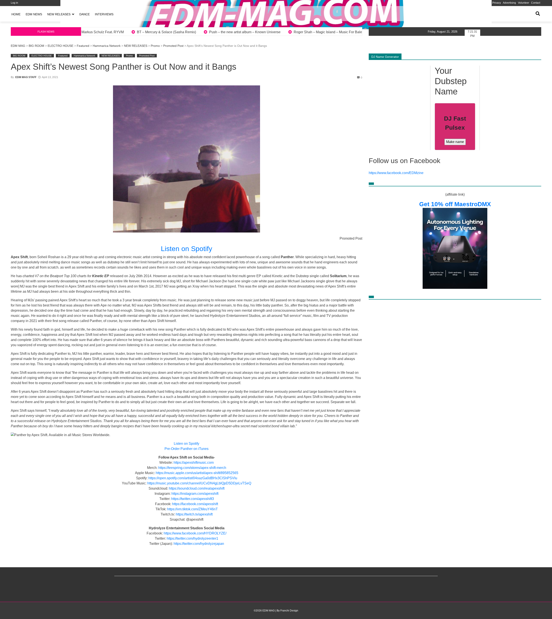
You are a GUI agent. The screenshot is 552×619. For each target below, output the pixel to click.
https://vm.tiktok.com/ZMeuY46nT (192, 509)
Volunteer (523, 2)
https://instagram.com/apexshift (194, 493)
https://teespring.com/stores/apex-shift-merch (192, 468)
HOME (15, 14)
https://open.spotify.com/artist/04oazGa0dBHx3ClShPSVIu (192, 478)
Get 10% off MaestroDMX (455, 204)
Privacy (496, 2)
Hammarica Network (107, 45)
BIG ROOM (36, 45)
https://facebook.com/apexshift (195, 504)
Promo (155, 45)
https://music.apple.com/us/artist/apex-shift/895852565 (197, 473)
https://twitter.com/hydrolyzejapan (199, 543)
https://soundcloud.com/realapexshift (196, 488)
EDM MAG (18, 45)
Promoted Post (173, 45)
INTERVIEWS (104, 14)
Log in (14, 2)
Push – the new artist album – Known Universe (112, 32)
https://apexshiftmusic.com (194, 462)
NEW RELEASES (59, 14)
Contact (535, 2)
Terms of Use (482, 2)
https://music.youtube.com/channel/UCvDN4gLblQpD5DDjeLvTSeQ (199, 483)
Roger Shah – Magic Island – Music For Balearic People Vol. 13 (210, 32)
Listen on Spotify (186, 249)
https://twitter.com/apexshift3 (192, 499)
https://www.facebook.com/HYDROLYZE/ (195, 533)
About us (468, 2)
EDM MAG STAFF (25, 77)
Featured (83, 45)
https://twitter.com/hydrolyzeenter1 (192, 538)
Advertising (509, 2)
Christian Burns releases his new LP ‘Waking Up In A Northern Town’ (324, 32)
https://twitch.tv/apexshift (194, 514)
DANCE (84, 14)
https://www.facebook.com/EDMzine (396, 173)
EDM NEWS (34, 14)
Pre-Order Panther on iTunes (187, 449)
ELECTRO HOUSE (60, 45)
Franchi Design (289, 610)
